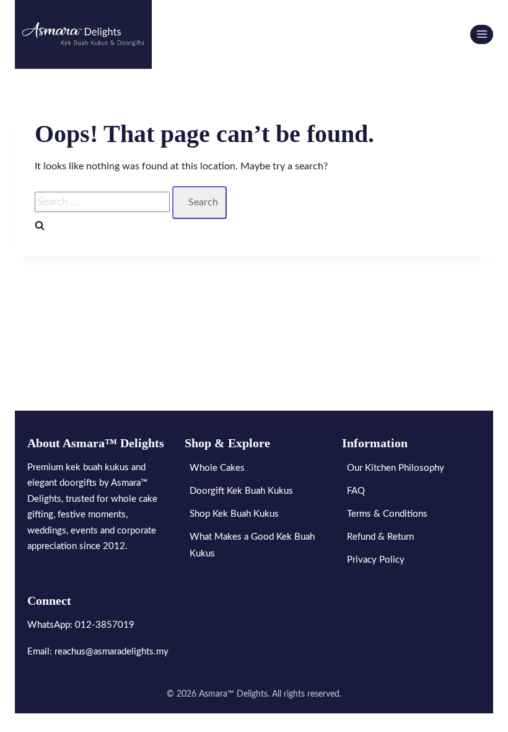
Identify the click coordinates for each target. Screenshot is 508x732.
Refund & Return (380, 537)
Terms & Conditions (387, 514)
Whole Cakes (217, 468)
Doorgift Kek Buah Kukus (241, 491)
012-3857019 (104, 625)
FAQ (356, 491)
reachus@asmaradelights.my (112, 651)
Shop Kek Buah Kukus (234, 514)
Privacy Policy (376, 560)
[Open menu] (481, 34)
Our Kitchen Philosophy (395, 468)
